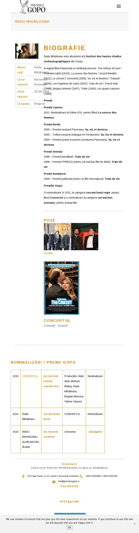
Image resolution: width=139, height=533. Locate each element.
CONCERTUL (30, 376)
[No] (134, 524)
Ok (69, 527)
